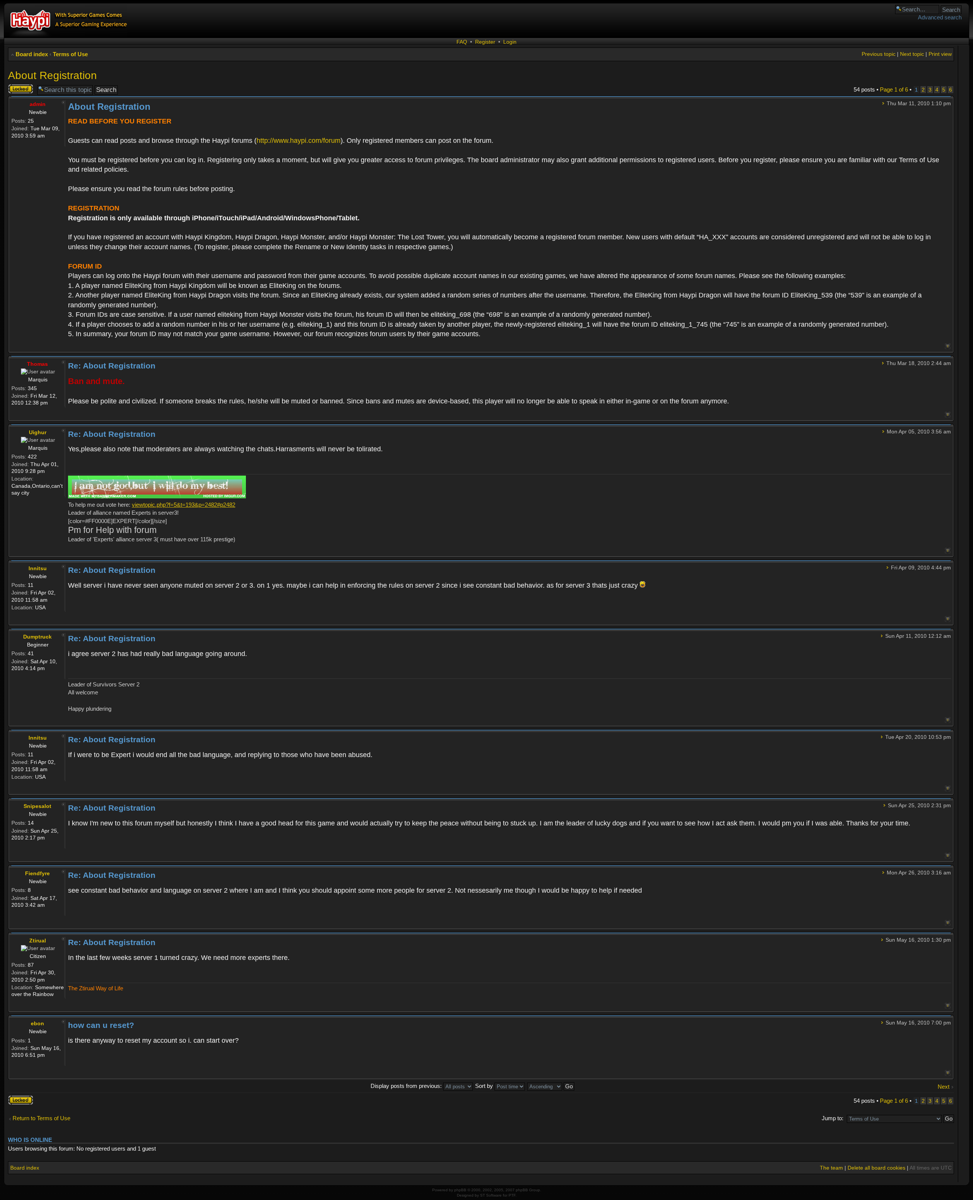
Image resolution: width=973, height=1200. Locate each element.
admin (38, 104)
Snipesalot (37, 806)
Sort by (484, 1086)
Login (510, 42)
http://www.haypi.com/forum (299, 140)
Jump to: (832, 1118)
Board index (32, 54)
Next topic (912, 54)
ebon (37, 1023)
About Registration (52, 75)
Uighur (37, 432)
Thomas (37, 364)
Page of (894, 89)
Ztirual (37, 941)
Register (485, 42)
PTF (512, 1195)
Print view (940, 54)
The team (831, 1168)
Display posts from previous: (407, 1086)
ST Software (491, 1195)
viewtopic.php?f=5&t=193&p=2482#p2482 (183, 504)
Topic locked (16, 89)
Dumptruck (37, 637)
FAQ (461, 42)
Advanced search (940, 17)
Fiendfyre (37, 873)
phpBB (460, 1190)
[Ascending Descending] (551, 1086)
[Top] (947, 346)
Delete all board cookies (876, 1168)
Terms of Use (70, 54)
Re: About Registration (111, 365)
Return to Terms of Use (41, 1118)
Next (943, 1086)
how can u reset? (101, 1025)
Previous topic (878, 54)
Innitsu (38, 568)
